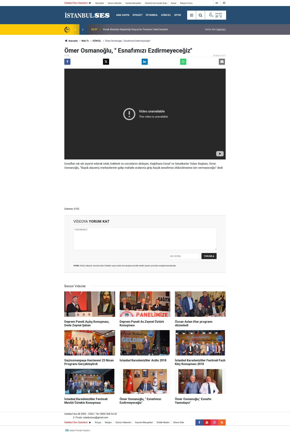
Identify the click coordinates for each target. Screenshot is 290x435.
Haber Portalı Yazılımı (79, 430)
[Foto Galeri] (224, 3)
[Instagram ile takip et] (214, 422)
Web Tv (85, 41)
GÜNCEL (166, 14)
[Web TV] (216, 3)
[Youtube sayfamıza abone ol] (207, 422)
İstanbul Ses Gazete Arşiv (156, 3)
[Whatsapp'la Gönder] (183, 62)
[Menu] (191, 15)
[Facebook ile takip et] (199, 422)
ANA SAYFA (122, 14)
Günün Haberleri (115, 3)
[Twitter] (106, 62)
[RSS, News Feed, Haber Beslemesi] (222, 422)
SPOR (177, 14)
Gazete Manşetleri (133, 3)
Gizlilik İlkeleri (163, 422)
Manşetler (99, 3)
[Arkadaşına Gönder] (222, 62)
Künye (173, 3)
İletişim (108, 422)
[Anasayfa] (90, 3)
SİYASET (137, 14)
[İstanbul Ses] (87, 14)
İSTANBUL (152, 14)
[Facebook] (67, 62)
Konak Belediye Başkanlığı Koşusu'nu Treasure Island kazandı (135, 29)
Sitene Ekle (178, 422)
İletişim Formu (186, 3)
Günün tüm (215, 29)
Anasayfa (73, 41)
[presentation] (75, 29)
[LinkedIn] (145, 62)
